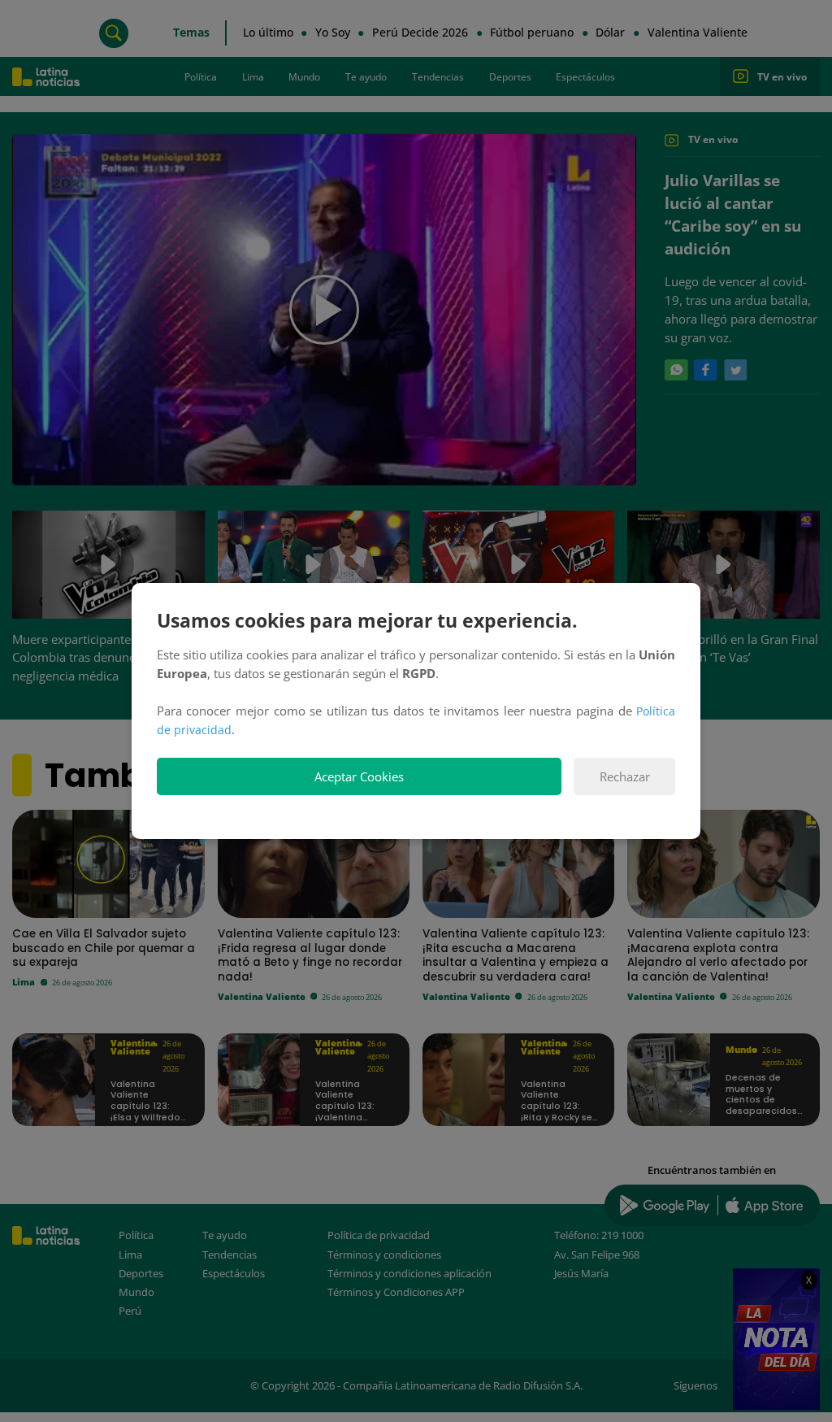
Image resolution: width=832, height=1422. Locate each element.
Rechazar (625, 776)
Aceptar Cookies (359, 776)
